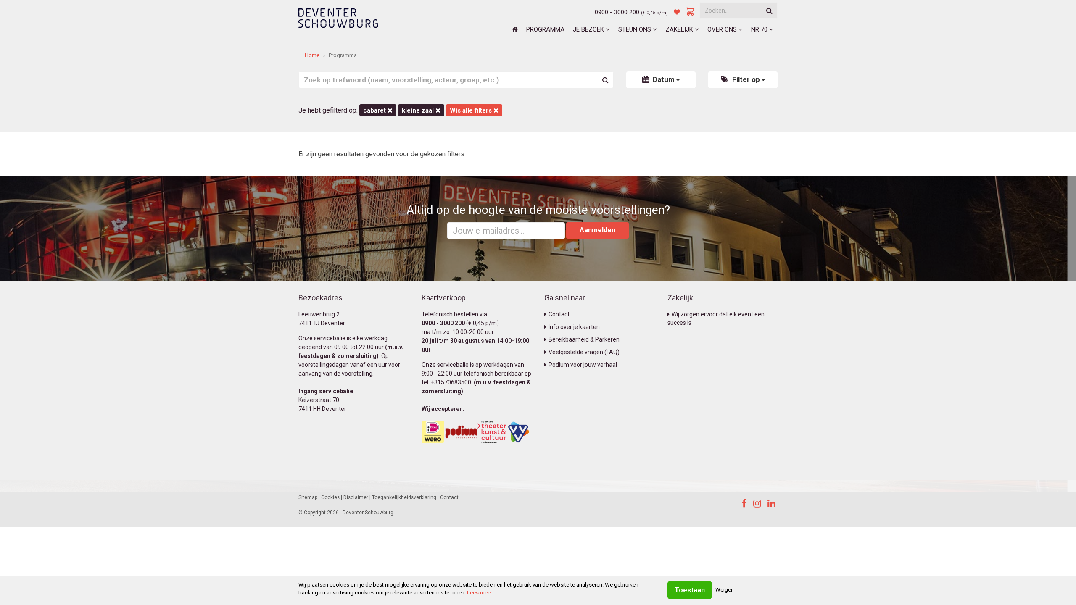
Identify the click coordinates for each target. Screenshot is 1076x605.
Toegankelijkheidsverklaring (404, 497)
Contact (559, 314)
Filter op (746, 79)
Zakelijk (680, 29)
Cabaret (375, 110)
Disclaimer (355, 497)
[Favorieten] (677, 12)
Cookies (330, 497)
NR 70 (760, 29)
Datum (663, 79)
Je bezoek (589, 29)
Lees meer (479, 592)
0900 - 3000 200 (617, 12)
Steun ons (635, 29)
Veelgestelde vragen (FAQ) (584, 352)
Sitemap (307, 497)
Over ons (722, 29)
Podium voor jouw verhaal (583, 364)
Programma (545, 29)
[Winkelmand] (690, 12)
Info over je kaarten (574, 327)
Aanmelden (597, 230)
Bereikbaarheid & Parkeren (584, 339)
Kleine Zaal (418, 110)
